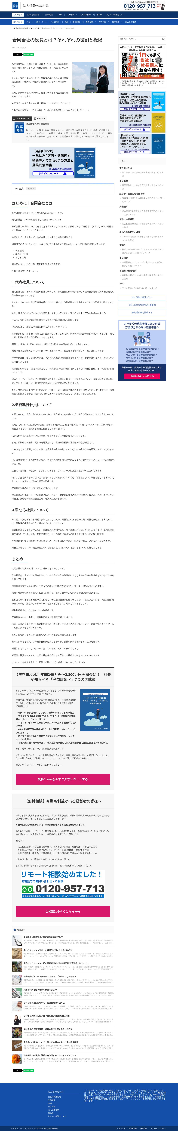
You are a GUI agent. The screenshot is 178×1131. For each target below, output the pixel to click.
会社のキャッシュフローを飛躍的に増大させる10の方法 (48, 950)
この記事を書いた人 (23, 118)
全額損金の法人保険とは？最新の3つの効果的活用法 (47, 1016)
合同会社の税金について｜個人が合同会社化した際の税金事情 (51, 1042)
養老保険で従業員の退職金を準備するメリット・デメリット (50, 1055)
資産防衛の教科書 (22, 28)
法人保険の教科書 (36, 6)
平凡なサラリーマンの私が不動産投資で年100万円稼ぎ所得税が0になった (56, 963)
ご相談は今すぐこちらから (63, 911)
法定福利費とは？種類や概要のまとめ (40, 989)
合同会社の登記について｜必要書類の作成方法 (44, 1003)
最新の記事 (41, 118)
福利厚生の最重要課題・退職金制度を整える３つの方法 (48, 1029)
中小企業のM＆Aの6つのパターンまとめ (139, 288)
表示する (31, 188)
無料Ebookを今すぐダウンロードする (63, 779)
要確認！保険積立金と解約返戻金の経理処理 (43, 937)
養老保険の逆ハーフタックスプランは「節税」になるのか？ (50, 976)
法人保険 (36, 28)
